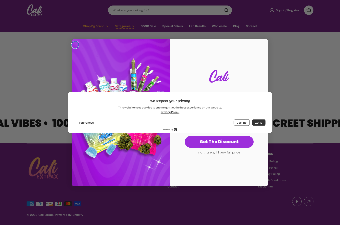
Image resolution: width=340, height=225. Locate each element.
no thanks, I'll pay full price (219, 152)
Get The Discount (219, 142)
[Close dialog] (75, 44)
